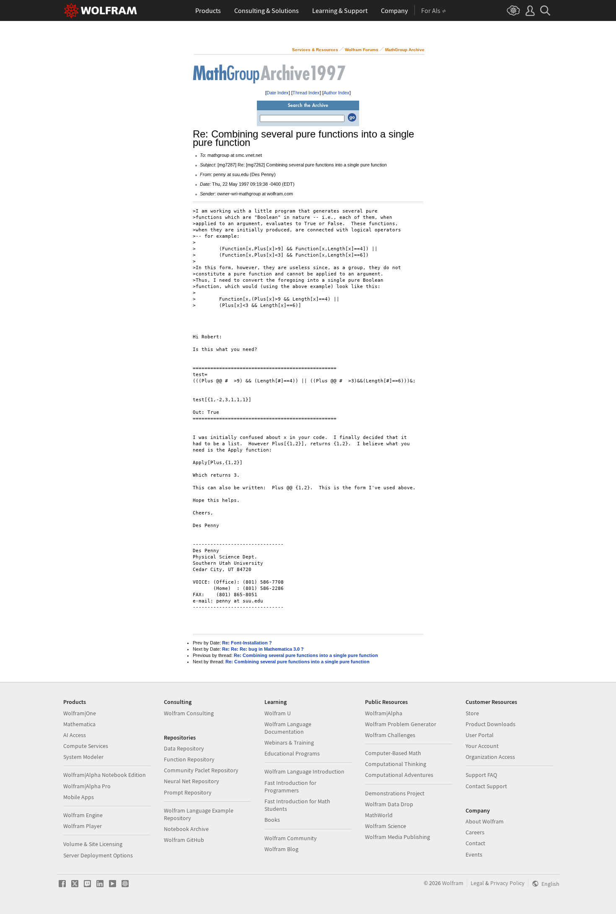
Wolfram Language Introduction (304, 771)
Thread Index (306, 92)
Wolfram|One (79, 713)
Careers (475, 832)
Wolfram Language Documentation (287, 727)
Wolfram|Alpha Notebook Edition (104, 775)
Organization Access (490, 757)
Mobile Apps (78, 797)
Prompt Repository (188, 792)
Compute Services (85, 746)
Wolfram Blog (281, 849)
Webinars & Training (289, 742)
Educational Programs (292, 753)
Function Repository (189, 759)
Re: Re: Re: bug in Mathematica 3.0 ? (263, 649)
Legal (477, 883)
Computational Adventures (399, 775)
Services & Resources (315, 49)
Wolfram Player (82, 826)
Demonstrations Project (394, 793)
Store (472, 713)
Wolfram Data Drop (389, 804)
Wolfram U (277, 713)
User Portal (480, 735)
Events (474, 854)
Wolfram (452, 883)
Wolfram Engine (83, 815)
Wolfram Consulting (189, 713)
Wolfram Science (385, 826)
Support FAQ (481, 775)
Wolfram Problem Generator (400, 724)
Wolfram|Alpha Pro (87, 786)
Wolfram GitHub (184, 840)
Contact (475, 843)
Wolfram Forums (361, 49)
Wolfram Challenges (390, 735)
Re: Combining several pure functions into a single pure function (306, 655)
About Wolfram (485, 821)
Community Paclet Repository (201, 770)
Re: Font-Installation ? (247, 642)
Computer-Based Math (393, 753)
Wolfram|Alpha (383, 713)
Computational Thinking (395, 764)
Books (272, 819)
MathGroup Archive (404, 49)
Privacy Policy (507, 883)
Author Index (336, 92)
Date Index (278, 92)
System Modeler (83, 757)
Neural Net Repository (191, 781)
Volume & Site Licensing (92, 844)
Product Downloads (490, 724)
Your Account (482, 746)
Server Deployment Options (98, 855)
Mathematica (79, 724)
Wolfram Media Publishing (397, 837)
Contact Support (486, 786)
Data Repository (184, 748)
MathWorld (379, 815)
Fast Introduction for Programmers (290, 786)
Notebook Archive (186, 829)
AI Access (74, 735)
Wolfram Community (290, 838)
